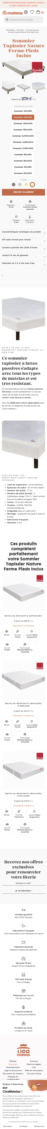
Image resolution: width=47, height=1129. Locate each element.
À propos (34, 1061)
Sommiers (13, 1064)
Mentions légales (34, 1064)
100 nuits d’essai (34, 1073)
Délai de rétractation (34, 1070)
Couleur (23, 179)
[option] (23, 111)
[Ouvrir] (42, 12)
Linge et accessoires (13, 1070)
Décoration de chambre (13, 1073)
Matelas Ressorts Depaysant (23, 616)
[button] (23, 233)
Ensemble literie (13, 1067)
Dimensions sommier (23, 106)
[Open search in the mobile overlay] (23, 19)
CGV (34, 1067)
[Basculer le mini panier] (38, 12)
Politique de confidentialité (13, 1078)
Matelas (13, 1061)
